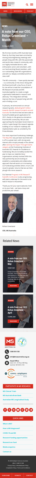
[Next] (33, 46)
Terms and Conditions (23, 468)
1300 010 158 (14, 351)
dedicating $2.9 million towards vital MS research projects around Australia (17, 110)
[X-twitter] (9, 410)
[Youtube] (18, 410)
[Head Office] (7, 363)
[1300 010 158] (7, 352)
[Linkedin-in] (14, 410)
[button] (31, 4)
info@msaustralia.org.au (19, 357)
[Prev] (32, 46)
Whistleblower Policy (22, 465)
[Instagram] (22, 410)
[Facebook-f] (5, 410)
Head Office (14, 361)
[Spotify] (27, 410)
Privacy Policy (11, 465)
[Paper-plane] (31, 410)
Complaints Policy (11, 468)
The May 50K (7, 138)
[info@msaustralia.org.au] (7, 357)
